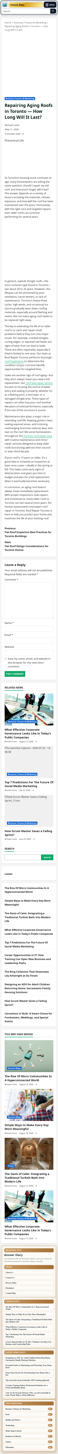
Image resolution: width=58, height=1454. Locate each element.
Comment (11, 579)
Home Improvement (13, 1431)
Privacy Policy (11, 1283)
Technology (10, 1425)
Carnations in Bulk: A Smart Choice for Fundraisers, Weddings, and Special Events (28, 1017)
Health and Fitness (13, 1420)
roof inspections (14, 361)
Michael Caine (12, 125)
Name (9, 623)
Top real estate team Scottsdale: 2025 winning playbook (27, 1380)
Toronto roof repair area (37, 436)
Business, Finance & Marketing (20, 98)
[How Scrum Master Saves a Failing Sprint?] (29, 811)
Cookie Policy (11, 1293)
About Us (9, 1272)
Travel (11, 1166)
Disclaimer (10, 1288)
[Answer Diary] (5, 5)
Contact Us (10, 1277)
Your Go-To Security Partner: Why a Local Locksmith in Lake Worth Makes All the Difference (28, 1393)
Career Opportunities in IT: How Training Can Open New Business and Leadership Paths (28, 959)
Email (9, 635)
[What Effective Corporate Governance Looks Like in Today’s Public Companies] (29, 709)
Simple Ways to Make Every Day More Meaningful (27, 1127)
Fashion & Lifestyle (13, 1436)
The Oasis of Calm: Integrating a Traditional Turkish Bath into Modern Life (28, 917)
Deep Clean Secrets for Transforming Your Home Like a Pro (28, 1373)
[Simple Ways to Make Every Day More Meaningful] (29, 1105)
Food (7, 1414)
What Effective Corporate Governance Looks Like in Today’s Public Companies (28, 733)
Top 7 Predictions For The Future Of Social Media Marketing (29, 784)
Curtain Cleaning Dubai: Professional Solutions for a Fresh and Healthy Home (27, 1386)
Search (9, 848)
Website (9, 647)
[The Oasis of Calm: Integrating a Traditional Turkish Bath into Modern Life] (29, 1154)
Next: (26, 546)
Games (8, 1442)
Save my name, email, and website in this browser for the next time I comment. (29, 662)
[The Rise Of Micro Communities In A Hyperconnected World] (29, 1056)
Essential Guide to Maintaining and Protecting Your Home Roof (29, 1366)
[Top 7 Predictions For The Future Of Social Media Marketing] (29, 762)
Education (10, 1447)
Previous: (28, 532)
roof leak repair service (39, 383)
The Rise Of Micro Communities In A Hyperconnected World (28, 1078)
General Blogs (14, 1068)
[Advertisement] (29, 61)
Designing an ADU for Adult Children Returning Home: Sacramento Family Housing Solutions (28, 988)
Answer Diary (17, 5)
